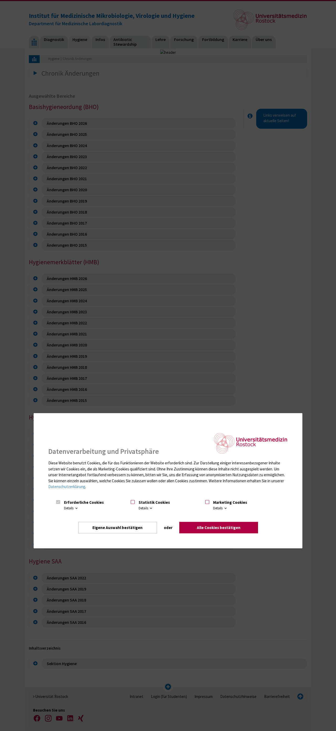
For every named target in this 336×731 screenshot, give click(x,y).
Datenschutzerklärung (66, 486)
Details (69, 508)
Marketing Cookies (230, 502)
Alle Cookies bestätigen (218, 527)
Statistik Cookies (154, 502)
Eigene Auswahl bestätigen (117, 527)
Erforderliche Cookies (84, 502)
